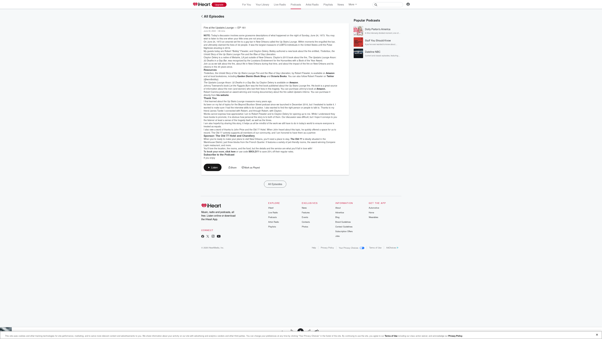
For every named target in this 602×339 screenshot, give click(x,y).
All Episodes (214, 16)
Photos (305, 226)
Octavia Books (279, 76)
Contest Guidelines (344, 226)
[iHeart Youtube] (219, 236)
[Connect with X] (207, 236)
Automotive (374, 207)
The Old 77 (296, 138)
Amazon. (321, 88)
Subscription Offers (344, 231)
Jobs (337, 235)
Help (314, 247)
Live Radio (280, 4)
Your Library (262, 4)
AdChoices (391, 247)
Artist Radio (312, 4)
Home (371, 212)
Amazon (330, 73)
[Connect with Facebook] (202, 236)
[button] (213, 167)
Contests (306, 221)
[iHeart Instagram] (213, 236)
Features (306, 212)
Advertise (339, 212)
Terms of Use (375, 247)
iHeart (271, 207)
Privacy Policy (327, 247)
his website (223, 95)
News (341, 4)
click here (230, 151)
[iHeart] (201, 4)
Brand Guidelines (343, 221)
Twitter (330, 76)
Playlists (328, 4)
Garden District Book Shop (251, 76)
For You (246, 4)
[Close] (597, 334)
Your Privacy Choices (348, 247)
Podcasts (296, 4)
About (338, 207)
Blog (337, 217)
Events (305, 217)
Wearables (373, 217)
